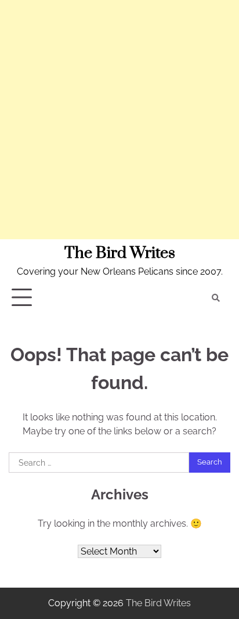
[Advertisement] (119, 119)
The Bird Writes (119, 253)
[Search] (215, 298)
